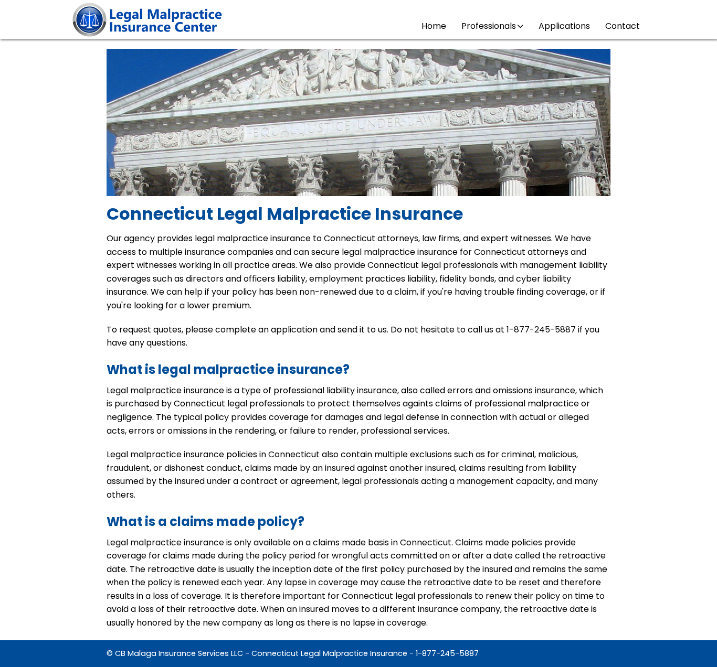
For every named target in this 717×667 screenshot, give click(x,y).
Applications (564, 26)
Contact (622, 26)
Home (433, 26)
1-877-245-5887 (447, 653)
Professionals (488, 26)
